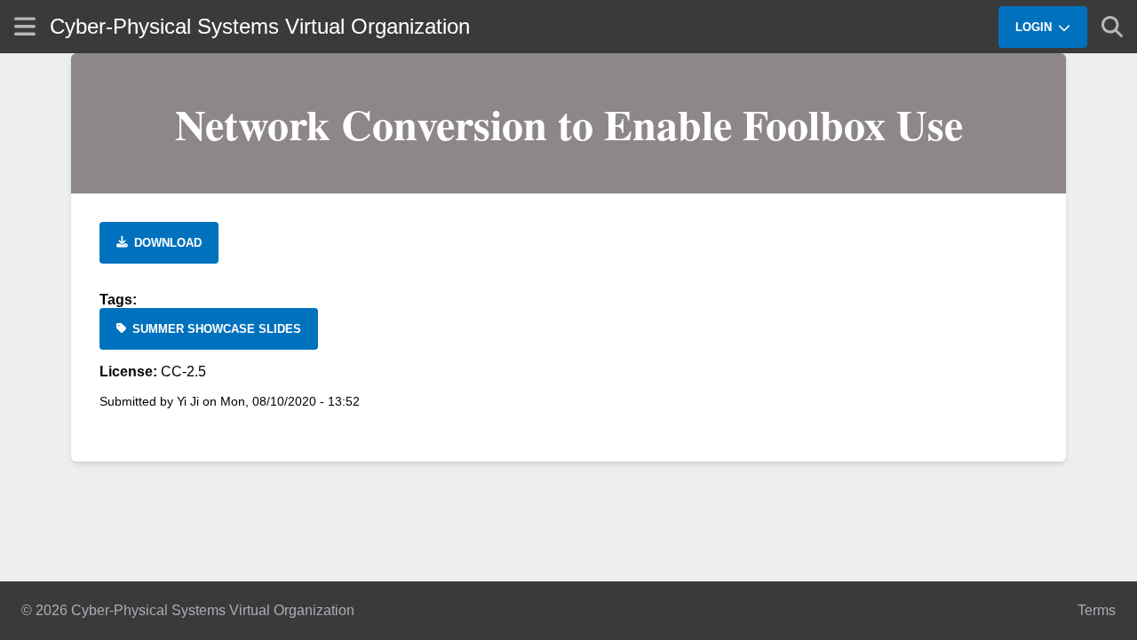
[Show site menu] (25, 26)
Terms (1096, 610)
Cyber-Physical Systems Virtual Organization (260, 26)
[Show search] (1112, 26)
